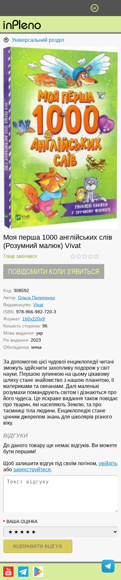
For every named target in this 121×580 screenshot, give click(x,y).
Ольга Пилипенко (36, 297)
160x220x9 (33, 318)
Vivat (38, 304)
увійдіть (108, 463)
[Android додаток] (38, 571)
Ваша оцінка (21, 521)
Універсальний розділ (38, 40)
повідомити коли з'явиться (53, 271)
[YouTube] (8, 571)
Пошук (43, 8)
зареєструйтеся (32, 469)
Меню (27, 8)
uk (94, 8)
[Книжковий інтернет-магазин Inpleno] (22, 25)
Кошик (77, 8)
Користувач (61, 8)
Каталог (9, 8)
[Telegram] (23, 571)
